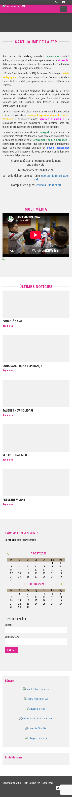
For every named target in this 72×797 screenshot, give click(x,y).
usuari (8, 625)
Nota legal (47, 783)
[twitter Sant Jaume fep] (58, 788)
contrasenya (12, 637)
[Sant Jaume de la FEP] (14, 9)
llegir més (8, 326)
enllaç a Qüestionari (48, 185)
